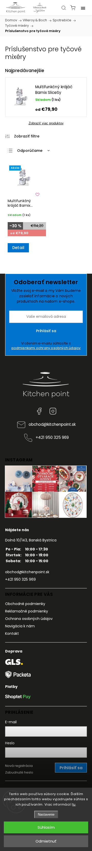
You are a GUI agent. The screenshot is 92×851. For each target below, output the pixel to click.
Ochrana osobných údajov (29, 618)
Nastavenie (46, 814)
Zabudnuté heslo (19, 772)
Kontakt (12, 633)
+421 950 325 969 (52, 437)
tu (74, 804)
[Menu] (83, 8)
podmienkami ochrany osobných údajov (46, 348)
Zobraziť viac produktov (46, 123)
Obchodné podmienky (25, 603)
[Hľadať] (63, 8)
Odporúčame (29, 150)
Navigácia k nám (20, 626)
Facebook (39, 411)
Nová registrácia (19, 766)
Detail (18, 247)
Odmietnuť (46, 841)
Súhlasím (46, 827)
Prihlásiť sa (46, 330)
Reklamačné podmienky (26, 611)
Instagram (53, 411)
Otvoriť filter (22, 136)
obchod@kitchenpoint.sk (52, 424)
